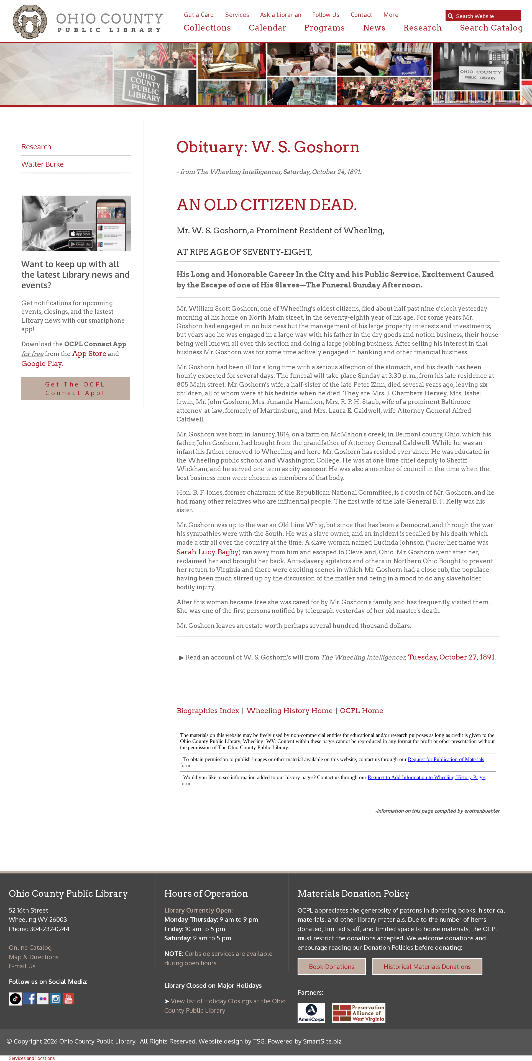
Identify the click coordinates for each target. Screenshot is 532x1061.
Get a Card (199, 14)
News (374, 27)
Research (422, 27)
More (390, 14)
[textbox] (486, 16)
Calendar (268, 27)
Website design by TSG (232, 1041)
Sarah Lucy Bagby (208, 551)
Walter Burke (42, 164)
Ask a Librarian (280, 14)
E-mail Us (22, 966)
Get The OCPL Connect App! (75, 388)
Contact (362, 14)
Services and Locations (32, 1058)
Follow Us (325, 14)
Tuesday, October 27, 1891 (451, 657)
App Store (89, 353)
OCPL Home (361, 710)
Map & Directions (33, 957)
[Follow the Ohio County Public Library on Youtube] (68, 1002)
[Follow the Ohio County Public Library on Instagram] (54, 1002)
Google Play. (42, 363)
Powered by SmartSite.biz (304, 1041)
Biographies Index (208, 710)
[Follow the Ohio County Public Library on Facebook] (29, 1002)
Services (237, 14)
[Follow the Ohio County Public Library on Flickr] (43, 1002)
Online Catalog (30, 947)
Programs (324, 27)
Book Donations (331, 966)
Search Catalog (491, 27)
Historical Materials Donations (427, 966)
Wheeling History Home (289, 710)
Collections (207, 27)
